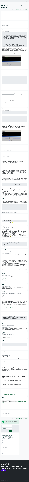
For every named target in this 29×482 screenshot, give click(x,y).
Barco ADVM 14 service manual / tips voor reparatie (9, 439)
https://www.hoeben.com (4, 93)
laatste (26, 9)
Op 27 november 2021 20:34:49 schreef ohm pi (10, 183)
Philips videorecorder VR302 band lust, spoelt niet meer (10, 437)
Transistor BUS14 (5, 446)
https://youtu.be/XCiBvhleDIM (6, 415)
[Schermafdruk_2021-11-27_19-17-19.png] (11, 60)
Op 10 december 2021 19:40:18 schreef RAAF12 (10, 343)
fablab (3, 389)
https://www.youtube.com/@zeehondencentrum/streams (8, 325)
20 (16, 9)
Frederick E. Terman (4, 152)
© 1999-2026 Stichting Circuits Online (5, 480)
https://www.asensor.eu (16, 93)
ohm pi (3, 11)
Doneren (3, 470)
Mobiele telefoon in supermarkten (7, 435)
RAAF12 (3, 323)
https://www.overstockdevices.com (10, 93)
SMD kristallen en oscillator (6, 453)
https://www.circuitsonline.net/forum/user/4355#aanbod (8, 94)
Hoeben (3, 91)
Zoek (10, 430)
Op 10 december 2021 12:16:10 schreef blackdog (10, 316)
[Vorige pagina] (13, 9)
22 (19, 9)
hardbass (3, 397)
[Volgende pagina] (22, 9)
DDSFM (3, 410)
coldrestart (3, 273)
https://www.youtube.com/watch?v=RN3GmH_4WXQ (9, 307)
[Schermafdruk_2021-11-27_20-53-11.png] (11, 135)
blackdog (3, 291)
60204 (3, 226)
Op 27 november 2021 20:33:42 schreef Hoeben (10, 117)
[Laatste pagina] (24, 9)
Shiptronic (3, 21)
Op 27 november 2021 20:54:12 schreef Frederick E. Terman (12, 205)
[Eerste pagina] (11, 9)
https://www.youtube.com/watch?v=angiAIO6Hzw (8, 394)
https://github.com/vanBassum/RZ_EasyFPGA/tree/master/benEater (11, 407)
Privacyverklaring (26, 480)
